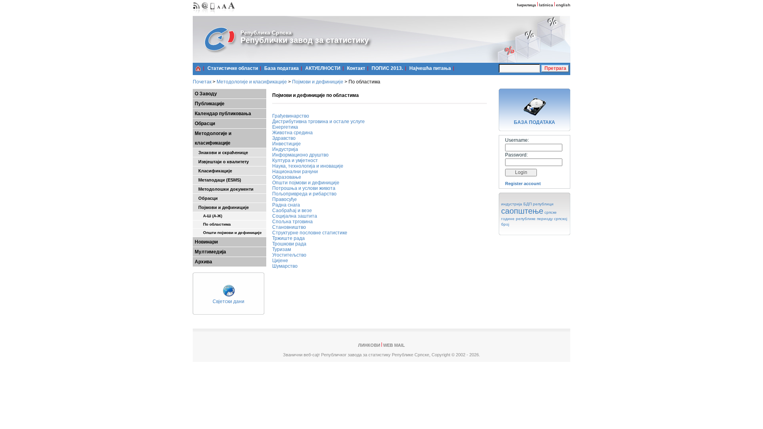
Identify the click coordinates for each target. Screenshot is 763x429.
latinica (546, 5)
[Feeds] (196, 14)
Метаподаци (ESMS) (218, 180)
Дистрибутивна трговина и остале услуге (318, 121)
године (508, 218)
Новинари (206, 242)
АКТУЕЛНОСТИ (323, 68)
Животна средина (292, 132)
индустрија (511, 204)
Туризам (281, 249)
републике (526, 218)
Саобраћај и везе (292, 210)
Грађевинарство (290, 116)
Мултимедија (210, 252)
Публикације (210, 103)
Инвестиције (286, 144)
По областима (213, 224)
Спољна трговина (292, 221)
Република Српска (266, 32)
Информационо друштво (300, 155)
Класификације (213, 170)
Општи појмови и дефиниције (228, 232)
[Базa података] (534, 117)
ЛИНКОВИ (369, 345)
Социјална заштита (294, 216)
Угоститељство (289, 255)
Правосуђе (284, 199)
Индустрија (285, 149)
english (563, 5)
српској (560, 218)
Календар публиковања (223, 113)
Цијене (280, 260)
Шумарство (285, 266)
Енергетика (285, 127)
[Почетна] (198, 68)
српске (550, 212)
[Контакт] (205, 14)
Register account (523, 183)
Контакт (356, 68)
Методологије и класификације (252, 82)
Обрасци (205, 123)
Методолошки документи (224, 189)
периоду (545, 218)
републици (543, 204)
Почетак (202, 82)
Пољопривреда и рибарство (304, 194)
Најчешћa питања (430, 68)
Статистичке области (232, 68)
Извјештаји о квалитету (222, 161)
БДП (527, 204)
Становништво (289, 227)
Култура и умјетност (295, 160)
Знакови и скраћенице (221, 152)
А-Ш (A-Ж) (208, 216)
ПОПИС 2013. (387, 68)
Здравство (284, 138)
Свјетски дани (228, 301)
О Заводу (206, 94)
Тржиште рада (288, 238)
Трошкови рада (289, 244)
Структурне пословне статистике (309, 233)
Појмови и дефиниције (317, 82)
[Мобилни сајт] (213, 14)
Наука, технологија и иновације (307, 166)
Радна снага (286, 205)
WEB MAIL (394, 345)
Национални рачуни (295, 171)
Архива (203, 262)
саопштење (522, 211)
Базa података (281, 68)
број (505, 224)
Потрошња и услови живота (303, 188)
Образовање (286, 177)
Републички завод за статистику (304, 40)
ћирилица (526, 5)
